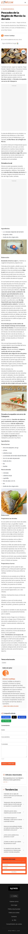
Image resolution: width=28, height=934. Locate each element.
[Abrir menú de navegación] (25, 2)
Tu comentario (4, 744)
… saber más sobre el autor (10, 706)
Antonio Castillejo (9, 35)
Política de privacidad (14, 909)
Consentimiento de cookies (14, 924)
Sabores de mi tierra (10, 22)
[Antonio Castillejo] (2, 35)
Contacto (14, 916)
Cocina (4, 662)
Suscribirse (14, 871)
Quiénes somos (14, 901)
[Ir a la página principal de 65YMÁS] (7, 2)
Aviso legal (14, 905)
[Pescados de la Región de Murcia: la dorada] (23, 51)
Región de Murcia (8, 9)
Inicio (2, 22)
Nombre (3, 730)
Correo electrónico (5, 737)
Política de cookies (14, 912)
